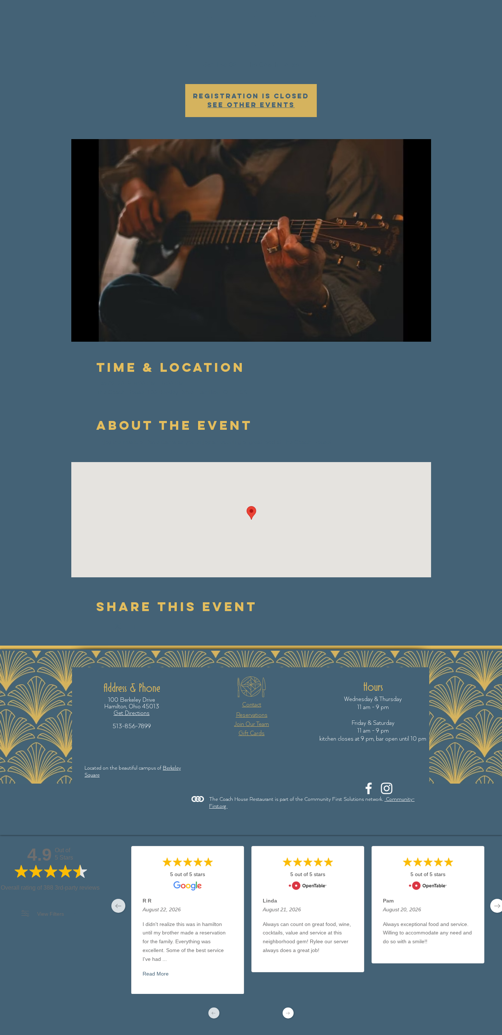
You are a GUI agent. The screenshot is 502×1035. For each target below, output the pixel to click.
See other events (251, 105)
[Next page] (288, 1012)
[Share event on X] (117, 626)
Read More (156, 973)
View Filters (50, 914)
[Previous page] (213, 1012)
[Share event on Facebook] (99, 626)
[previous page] (118, 906)
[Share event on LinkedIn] (135, 626)
